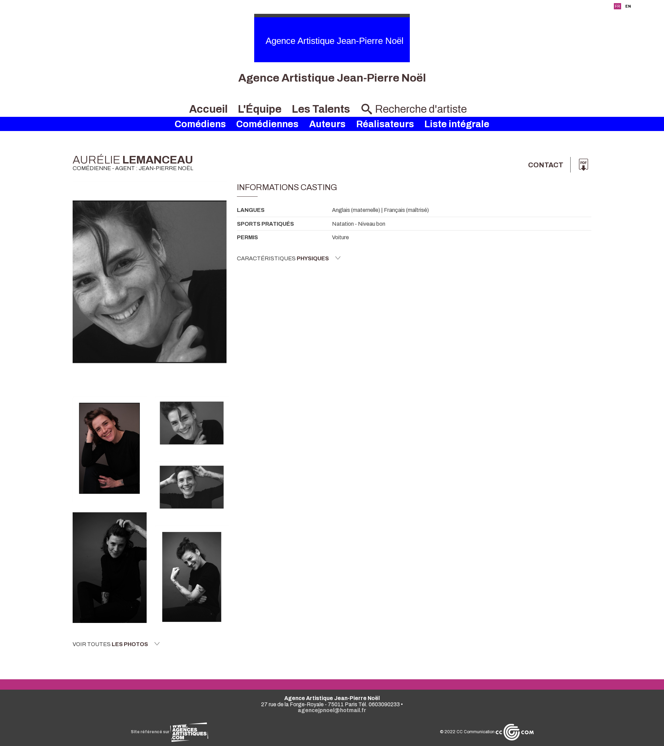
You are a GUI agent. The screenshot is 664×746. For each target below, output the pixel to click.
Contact (545, 165)
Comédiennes (267, 124)
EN (628, 6)
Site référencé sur (150, 731)
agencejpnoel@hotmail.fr (332, 710)
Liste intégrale (456, 124)
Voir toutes (110, 644)
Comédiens (200, 124)
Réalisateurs (385, 124)
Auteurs (327, 124)
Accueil (208, 109)
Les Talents (321, 109)
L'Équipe (260, 109)
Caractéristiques (283, 258)
